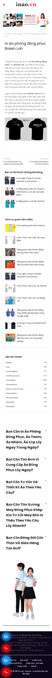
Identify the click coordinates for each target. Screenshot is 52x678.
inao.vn (13, 660)
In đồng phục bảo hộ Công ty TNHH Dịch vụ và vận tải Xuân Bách (30, 191)
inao (26, 367)
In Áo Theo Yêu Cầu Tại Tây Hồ (31, 285)
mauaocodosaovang (26, 389)
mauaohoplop (26, 397)
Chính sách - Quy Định (34, 663)
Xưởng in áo (37, 660)
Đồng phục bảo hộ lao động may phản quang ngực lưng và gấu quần (30, 313)
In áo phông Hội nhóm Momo (31, 225)
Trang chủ (8, 34)
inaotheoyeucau (26, 375)
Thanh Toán (22, 666)
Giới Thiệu (24, 660)
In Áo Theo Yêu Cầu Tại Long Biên (30, 239)
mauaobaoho (26, 384)
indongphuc (18, 34)
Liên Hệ (33, 666)
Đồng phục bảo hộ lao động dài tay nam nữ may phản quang (30, 338)
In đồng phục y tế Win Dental (30, 201)
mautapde (26, 406)
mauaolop (26, 402)
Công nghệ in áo (15, 663)
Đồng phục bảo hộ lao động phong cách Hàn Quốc (30, 251)
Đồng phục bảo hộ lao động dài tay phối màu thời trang (30, 263)
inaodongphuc (26, 371)
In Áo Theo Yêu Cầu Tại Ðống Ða (31, 299)
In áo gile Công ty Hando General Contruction (28, 180)
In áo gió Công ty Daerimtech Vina (31, 324)
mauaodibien (26, 393)
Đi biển (26, 362)
